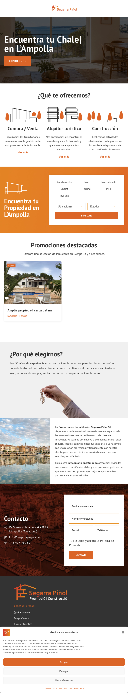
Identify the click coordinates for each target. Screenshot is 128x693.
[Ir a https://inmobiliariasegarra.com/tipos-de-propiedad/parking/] (86, 189)
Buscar (86, 215)
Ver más (23, 152)
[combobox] (70, 206)
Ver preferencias (64, 680)
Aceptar (64, 662)
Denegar (64, 671)
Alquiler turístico (23, 624)
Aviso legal (79, 688)
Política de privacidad (62, 688)
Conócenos (17, 61)
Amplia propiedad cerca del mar (31, 310)
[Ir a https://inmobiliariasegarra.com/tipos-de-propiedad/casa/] (86, 182)
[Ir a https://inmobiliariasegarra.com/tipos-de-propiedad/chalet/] (64, 189)
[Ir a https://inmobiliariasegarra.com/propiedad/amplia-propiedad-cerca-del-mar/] (33, 291)
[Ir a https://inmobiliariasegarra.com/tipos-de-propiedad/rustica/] (64, 195)
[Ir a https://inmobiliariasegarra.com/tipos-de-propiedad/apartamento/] (64, 182)
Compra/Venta (21, 618)
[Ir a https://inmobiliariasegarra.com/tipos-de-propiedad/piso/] (108, 189)
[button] (123, 632)
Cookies (47, 688)
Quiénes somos (22, 612)
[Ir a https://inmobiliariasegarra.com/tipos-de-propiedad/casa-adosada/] (108, 182)
